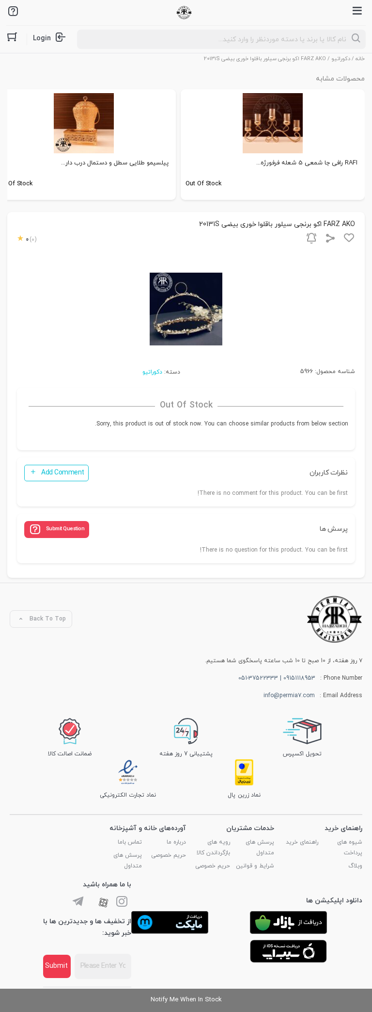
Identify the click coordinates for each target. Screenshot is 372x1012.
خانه (360, 59)
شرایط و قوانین (255, 866)
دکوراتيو (340, 59)
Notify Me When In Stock (186, 1000)
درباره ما (176, 842)
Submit (56, 966)
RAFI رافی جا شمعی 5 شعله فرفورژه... (306, 163)
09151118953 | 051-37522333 (276, 678)
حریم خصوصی (212, 866)
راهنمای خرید (302, 842)
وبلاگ (355, 866)
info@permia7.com (289, 696)
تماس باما (130, 842)
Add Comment (62, 472)
